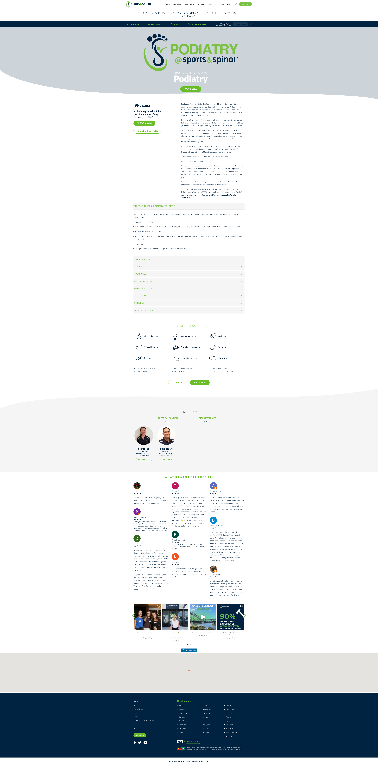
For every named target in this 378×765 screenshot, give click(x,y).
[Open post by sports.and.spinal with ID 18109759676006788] (203, 617)
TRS (228, 4)
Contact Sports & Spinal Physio (143, 720)
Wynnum (229, 736)
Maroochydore (207, 721)
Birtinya (187, 198)
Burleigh (181, 721)
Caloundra (182, 724)
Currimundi (223, 195)
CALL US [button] (178, 382)
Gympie (205, 705)
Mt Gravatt (206, 728)
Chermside (182, 728)
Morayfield (206, 724)
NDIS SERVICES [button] (192, 742)
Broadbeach (183, 713)
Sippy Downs (230, 721)
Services (177, 4)
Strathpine (229, 728)
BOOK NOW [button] (190, 89)
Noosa (228, 705)
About (201, 4)
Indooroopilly (206, 713)
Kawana (205, 717)
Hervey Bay (206, 709)
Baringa (181, 705)
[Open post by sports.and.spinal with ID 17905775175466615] (147, 617)
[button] (189, 671)
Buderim (182, 717)
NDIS (203, 189)
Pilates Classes (138, 709)
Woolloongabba (231, 732)
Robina (228, 717)
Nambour (205, 732)
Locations (189, 4)
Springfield (229, 724)
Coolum (181, 732)
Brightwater (214, 195)
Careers (211, 4)
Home (168, 4)
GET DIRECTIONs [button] (149, 131)
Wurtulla (232, 195)
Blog (222, 4)
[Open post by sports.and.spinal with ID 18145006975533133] (175, 617)
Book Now (245, 4)
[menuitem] (168, 4)
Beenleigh (182, 709)
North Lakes (230, 709)
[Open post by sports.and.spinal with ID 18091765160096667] (230, 617)
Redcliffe (229, 713)
